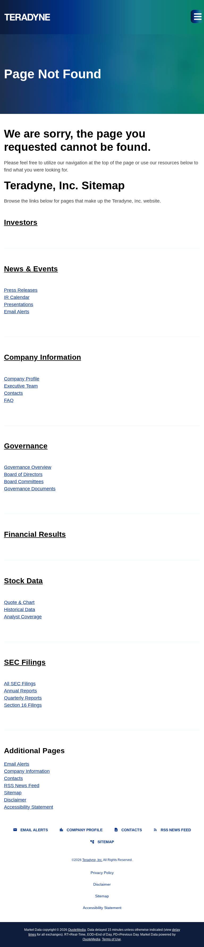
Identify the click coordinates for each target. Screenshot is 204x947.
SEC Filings (25, 662)
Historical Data (19, 609)
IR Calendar (16, 297)
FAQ (9, 400)
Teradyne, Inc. (92, 860)
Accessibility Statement (28, 807)
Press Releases (20, 290)
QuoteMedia (77, 930)
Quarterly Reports (23, 698)
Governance (26, 446)
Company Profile (21, 379)
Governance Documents (30, 488)
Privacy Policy (102, 873)
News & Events (31, 269)
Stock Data (23, 581)
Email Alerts (16, 311)
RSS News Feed (21, 785)
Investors (20, 222)
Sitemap (13, 792)
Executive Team (21, 386)
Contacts (13, 393)
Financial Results (35, 534)
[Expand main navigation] (197, 16)
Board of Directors (23, 474)
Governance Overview (27, 467)
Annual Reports (20, 690)
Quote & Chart (19, 602)
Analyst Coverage (23, 616)
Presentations (18, 304)
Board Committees (24, 481)
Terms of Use (111, 939)
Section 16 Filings (23, 705)
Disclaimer (15, 800)
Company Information (42, 357)
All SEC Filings (20, 683)
